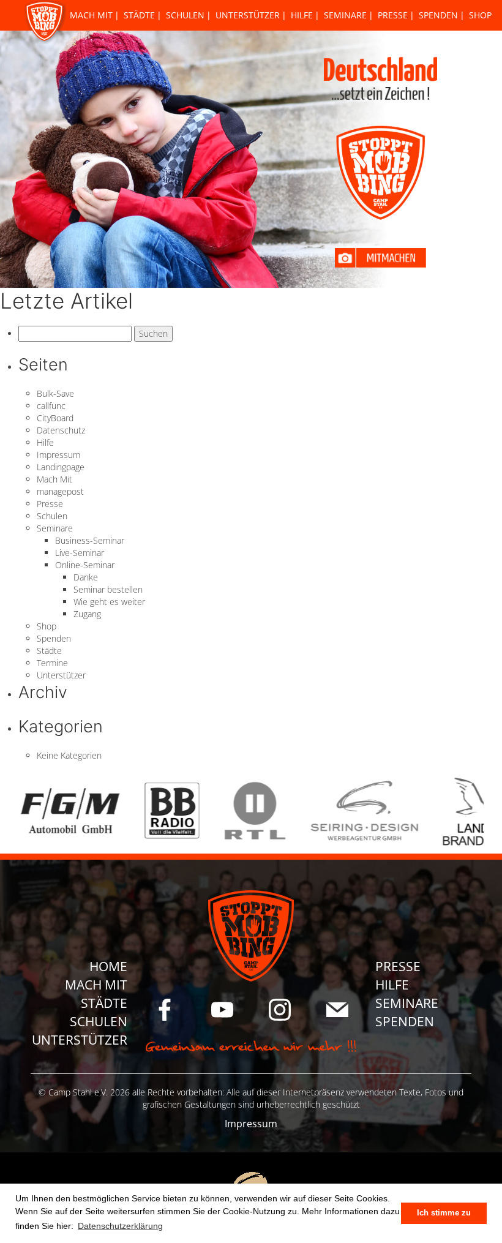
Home (108, 966)
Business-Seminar (89, 540)
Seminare (345, 15)
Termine (52, 663)
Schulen (185, 15)
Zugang (87, 614)
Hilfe (302, 15)
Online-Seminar (84, 565)
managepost (60, 491)
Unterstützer (247, 15)
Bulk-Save (55, 393)
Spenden (438, 15)
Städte (139, 15)
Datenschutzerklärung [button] (120, 1226)
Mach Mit (91, 15)
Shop (480, 15)
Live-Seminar (79, 552)
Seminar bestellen (108, 589)
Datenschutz (61, 430)
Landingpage (60, 467)
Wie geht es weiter (109, 601)
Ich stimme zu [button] (444, 1213)
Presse (393, 15)
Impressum (58, 454)
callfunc (51, 405)
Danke (85, 577)
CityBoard (55, 418)
